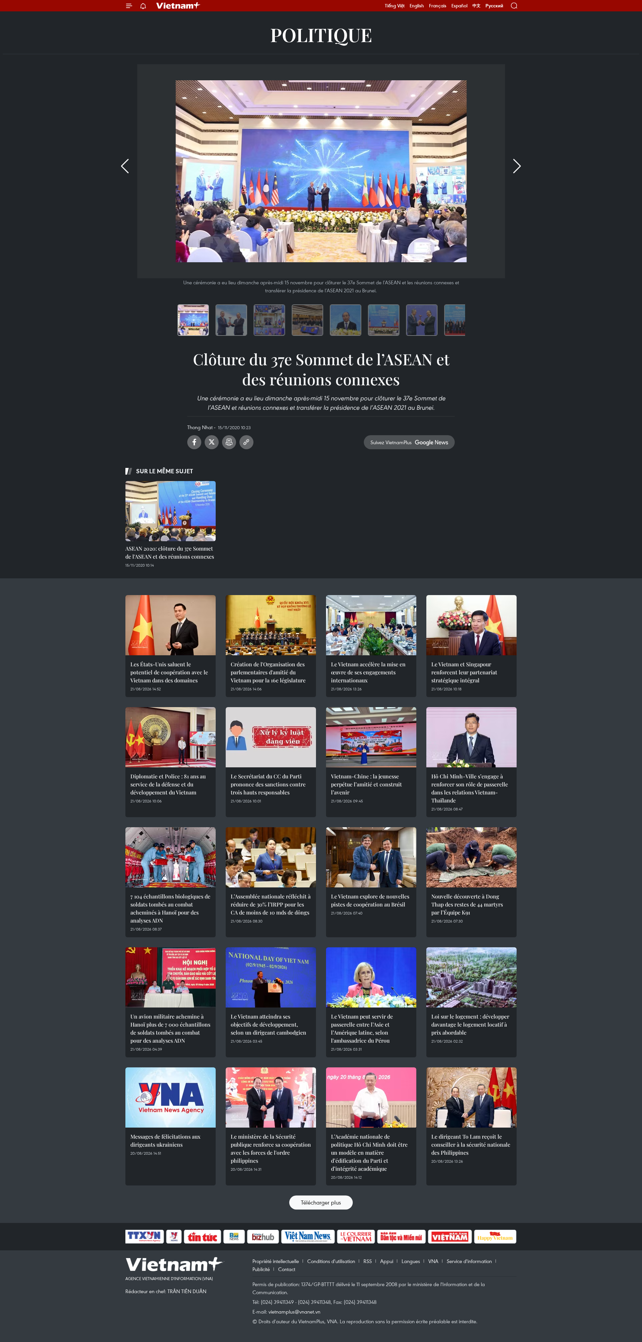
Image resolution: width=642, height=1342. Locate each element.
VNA (433, 1261)
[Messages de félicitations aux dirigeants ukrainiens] (170, 1097)
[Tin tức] (202, 1237)
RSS (367, 1261)
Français (437, 6)
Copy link (246, 442)
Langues (411, 1261)
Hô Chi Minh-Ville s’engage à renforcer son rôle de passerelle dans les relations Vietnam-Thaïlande (469, 788)
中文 (476, 5)
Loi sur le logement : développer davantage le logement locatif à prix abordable (470, 1024)
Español (459, 6)
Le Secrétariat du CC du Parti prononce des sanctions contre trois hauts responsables (268, 784)
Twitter (212, 442)
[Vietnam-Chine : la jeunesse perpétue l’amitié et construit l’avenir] (371, 737)
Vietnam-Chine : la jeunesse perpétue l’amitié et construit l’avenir (366, 784)
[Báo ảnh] (450, 1237)
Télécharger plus (321, 1202)
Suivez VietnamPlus (391, 442)
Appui (386, 1261)
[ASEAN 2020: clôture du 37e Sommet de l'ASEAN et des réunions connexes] (170, 511)
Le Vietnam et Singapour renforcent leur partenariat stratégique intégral (464, 672)
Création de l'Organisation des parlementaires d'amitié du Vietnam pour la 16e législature (268, 672)
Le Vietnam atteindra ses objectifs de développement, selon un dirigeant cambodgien (268, 1024)
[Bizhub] (263, 1237)
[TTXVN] (144, 1237)
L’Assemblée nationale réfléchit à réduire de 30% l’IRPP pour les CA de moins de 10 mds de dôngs (271, 904)
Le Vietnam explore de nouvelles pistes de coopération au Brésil (370, 900)
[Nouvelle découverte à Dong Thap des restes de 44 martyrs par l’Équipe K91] (471, 857)
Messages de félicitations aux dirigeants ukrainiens (165, 1140)
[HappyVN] (495, 1237)
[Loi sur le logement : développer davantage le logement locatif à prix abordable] (471, 977)
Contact (286, 1269)
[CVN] (356, 1237)
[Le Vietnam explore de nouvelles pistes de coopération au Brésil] (371, 857)
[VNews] (174, 1237)
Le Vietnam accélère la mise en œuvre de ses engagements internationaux (368, 672)
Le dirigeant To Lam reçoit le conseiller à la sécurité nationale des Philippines (470, 1144)
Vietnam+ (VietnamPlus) (178, 6)
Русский (494, 5)
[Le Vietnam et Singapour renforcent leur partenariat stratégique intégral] (471, 625)
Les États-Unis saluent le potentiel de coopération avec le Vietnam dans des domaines (169, 672)
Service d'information (469, 1261)
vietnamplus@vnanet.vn (294, 1311)
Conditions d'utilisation (331, 1261)
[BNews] (234, 1237)
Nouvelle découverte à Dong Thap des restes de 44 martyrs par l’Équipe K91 (467, 904)
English (417, 6)
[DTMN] (401, 1237)
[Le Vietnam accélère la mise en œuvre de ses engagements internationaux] (371, 625)
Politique (321, 34)
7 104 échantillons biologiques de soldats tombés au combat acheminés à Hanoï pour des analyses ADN (170, 908)
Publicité (261, 1269)
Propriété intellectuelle (275, 1261)
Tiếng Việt (395, 6)
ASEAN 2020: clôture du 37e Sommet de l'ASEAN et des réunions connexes (169, 552)
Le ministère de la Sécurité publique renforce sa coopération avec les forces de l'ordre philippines (271, 1148)
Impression (229, 442)
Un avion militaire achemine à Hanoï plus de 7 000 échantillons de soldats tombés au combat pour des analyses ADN (170, 1028)
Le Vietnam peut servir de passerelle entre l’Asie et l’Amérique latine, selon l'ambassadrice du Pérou (362, 1028)
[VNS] (308, 1237)
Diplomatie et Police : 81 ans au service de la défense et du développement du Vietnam (168, 784)
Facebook (194, 442)
